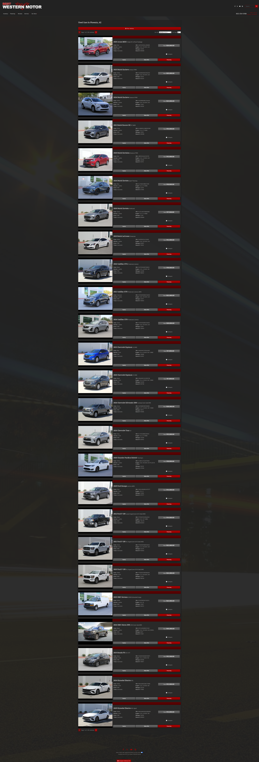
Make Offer (146, 59)
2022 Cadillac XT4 (126, 264)
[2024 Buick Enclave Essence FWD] (95, 104)
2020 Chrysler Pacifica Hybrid (128, 458)
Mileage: (138, 49)
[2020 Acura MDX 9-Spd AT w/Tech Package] (95, 48)
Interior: (116, 47)
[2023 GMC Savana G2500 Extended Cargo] (95, 603)
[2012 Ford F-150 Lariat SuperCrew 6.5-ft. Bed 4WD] (95, 520)
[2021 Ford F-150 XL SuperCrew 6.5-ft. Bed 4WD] (95, 548)
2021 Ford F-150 (129, 541)
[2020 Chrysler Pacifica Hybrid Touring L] (95, 465)
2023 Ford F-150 (129, 569)
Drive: (115, 49)
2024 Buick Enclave (125, 97)
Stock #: (138, 50)
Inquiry (124, 59)
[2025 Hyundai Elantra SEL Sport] (95, 714)
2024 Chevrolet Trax (122, 430)
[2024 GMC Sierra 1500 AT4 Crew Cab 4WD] (95, 631)
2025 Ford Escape (124, 486)
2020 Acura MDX (128, 42)
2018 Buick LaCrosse (125, 236)
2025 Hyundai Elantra (125, 708)
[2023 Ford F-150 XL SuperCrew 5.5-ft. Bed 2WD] (95, 576)
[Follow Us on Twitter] (237, 6)
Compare (170, 54)
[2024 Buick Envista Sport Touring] (95, 187)
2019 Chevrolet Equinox (125, 347)
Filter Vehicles (130, 28)
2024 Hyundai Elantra (123, 680)
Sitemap (131, 752)
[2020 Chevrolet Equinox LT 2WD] (95, 381)
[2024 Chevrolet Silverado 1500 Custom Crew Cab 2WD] (95, 409)
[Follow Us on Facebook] (235, 6)
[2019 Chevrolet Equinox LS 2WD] (95, 354)
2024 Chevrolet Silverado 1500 (132, 403)
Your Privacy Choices (137, 752)
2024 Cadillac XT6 (126, 319)
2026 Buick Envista (124, 208)
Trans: (115, 50)
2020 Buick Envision (126, 153)
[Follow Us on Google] (242, 6)
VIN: (137, 45)
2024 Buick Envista (125, 181)
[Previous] (79, 32)
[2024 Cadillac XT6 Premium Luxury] (95, 326)
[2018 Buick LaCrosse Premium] (95, 242)
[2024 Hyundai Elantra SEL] (95, 687)
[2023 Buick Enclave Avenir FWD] (95, 76)
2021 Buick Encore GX (125, 125)
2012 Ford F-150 (129, 514)
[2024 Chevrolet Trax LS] (95, 437)
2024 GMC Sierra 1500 (128, 625)
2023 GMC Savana (127, 597)
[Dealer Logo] (22, 6)
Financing (169, 59)
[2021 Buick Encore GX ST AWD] (95, 131)
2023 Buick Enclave (125, 69)
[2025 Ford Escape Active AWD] (95, 492)
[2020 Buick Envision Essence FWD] (95, 159)
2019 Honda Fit (122, 653)
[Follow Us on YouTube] (240, 6)
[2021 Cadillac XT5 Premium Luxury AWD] (95, 298)
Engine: (138, 47)
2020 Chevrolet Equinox (125, 375)
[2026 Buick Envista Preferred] (95, 215)
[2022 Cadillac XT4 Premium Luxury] (95, 270)
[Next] (96, 32)
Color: (115, 45)
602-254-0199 (241, 14)
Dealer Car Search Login (120, 752)
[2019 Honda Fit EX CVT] (95, 659)
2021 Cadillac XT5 (127, 292)
